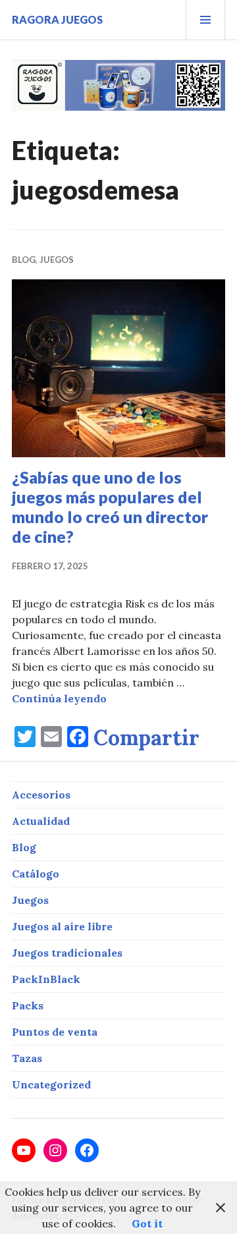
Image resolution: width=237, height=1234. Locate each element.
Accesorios (41, 794)
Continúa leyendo (59, 698)
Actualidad (41, 820)
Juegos (57, 259)
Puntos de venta (54, 1031)
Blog (24, 259)
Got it (147, 1223)
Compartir (146, 737)
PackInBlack (46, 979)
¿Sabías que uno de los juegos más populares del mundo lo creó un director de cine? (110, 506)
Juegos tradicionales (67, 952)
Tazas (27, 1058)
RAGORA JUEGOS (57, 19)
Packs (27, 1005)
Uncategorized (51, 1084)
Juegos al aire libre (62, 926)
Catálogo (35, 873)
